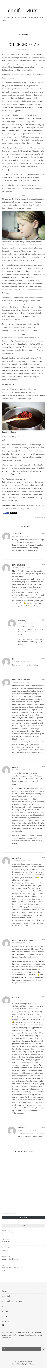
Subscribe (23, 1218)
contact (5, 1316)
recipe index (6, 1296)
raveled (31, 505)
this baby (5, 1250)
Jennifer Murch (23, 10)
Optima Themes (29, 1364)
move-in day (6, 1242)
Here (4, 389)
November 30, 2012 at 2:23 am (21, 943)
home (4, 1291)
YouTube (5, 1321)
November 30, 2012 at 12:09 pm (27, 1130)
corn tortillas (17, 350)
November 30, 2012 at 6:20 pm (21, 661)
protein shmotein (8, 1233)
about (4, 1306)
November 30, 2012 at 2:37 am (21, 770)
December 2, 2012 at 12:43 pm (26, 623)
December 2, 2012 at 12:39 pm (21, 567)
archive (5, 1311)
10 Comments (40, 518)
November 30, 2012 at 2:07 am (21, 1000)
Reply (43, 533)
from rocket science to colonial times (12, 1269)
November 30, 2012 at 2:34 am (21, 860)
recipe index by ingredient (12, 1301)
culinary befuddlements (10, 1259)
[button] (23, 1325)
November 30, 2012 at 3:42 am (21, 682)
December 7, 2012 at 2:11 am (20, 536)
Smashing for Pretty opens (19, 508)
